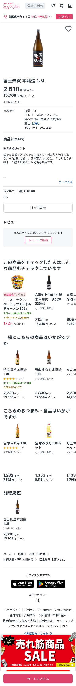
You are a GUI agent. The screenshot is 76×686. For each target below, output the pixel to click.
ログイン (64, 17)
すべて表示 (38, 207)
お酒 (20, 554)
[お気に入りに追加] (68, 29)
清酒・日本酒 (37, 554)
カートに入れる (38, 679)
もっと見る (66, 182)
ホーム (7, 554)
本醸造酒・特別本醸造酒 (18, 559)
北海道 (35, 123)
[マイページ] (70, 5)
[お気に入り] (53, 5)
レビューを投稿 (38, 240)
